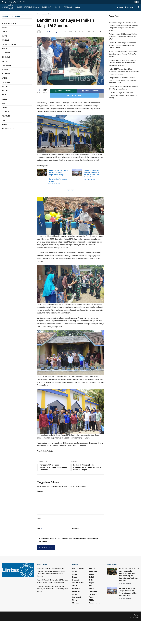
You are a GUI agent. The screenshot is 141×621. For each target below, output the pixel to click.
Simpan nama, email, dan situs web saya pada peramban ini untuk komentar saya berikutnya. (68, 540)
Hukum (4, 48)
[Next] (72, 190)
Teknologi (68, 7)
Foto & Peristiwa (9, 44)
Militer (89, 32)
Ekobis (57, 7)
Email (39, 529)
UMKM (4, 124)
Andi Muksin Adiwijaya (51, 32)
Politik (5, 86)
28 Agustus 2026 (54, 183)
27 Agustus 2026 (90, 179)
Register (129, 7)
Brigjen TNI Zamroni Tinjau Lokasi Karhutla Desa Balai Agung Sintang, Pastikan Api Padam (123, 54)
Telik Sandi (6, 116)
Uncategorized (8, 129)
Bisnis (4, 27)
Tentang (136, 615)
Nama (40, 519)
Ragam (77, 7)
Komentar (41, 491)
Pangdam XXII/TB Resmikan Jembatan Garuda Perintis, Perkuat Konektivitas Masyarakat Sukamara (122, 62)
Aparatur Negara (31, 7)
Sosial (4, 107)
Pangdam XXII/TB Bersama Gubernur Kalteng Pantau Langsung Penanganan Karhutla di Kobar (122, 80)
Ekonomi (5, 40)
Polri (94, 32)
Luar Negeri (6, 65)
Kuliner (5, 61)
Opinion (5, 78)
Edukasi (5, 32)
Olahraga (6, 74)
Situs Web (75, 529)
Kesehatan (6, 57)
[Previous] (68, 190)
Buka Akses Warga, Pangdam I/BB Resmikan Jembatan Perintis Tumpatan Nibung (123, 95)
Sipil (4, 103)
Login (121, 7)
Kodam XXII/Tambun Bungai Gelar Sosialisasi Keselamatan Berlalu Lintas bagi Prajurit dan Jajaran (124, 71)
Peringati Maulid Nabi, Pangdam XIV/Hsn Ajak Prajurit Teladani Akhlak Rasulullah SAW (92, 173)
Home (19, 7)
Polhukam (46, 7)
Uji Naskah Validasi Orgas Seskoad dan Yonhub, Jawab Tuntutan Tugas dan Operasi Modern (122, 45)
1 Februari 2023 (67, 32)
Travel (4, 120)
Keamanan (6, 53)
